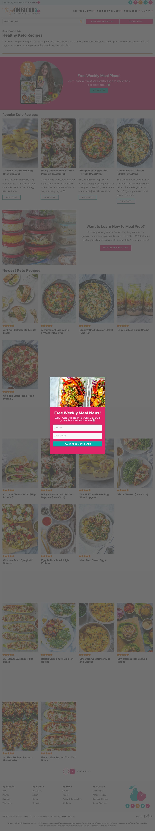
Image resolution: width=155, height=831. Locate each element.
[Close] (102, 380)
